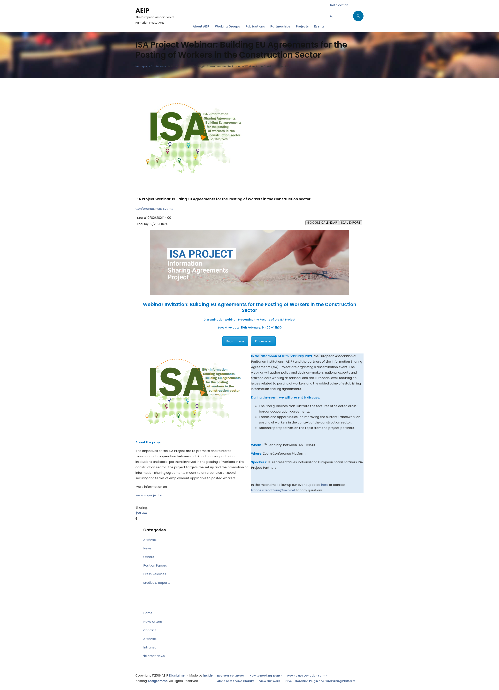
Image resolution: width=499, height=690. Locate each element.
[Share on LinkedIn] (145, 513)
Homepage (142, 66)
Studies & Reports (156, 582)
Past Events (164, 208)
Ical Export (351, 222)
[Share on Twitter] (138, 513)
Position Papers (155, 565)
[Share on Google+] (142, 513)
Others (148, 557)
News (147, 548)
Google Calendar (322, 222)
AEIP (142, 10)
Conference (158, 66)
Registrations (235, 341)
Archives (150, 540)
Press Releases (154, 574)
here (324, 485)
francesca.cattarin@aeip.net (273, 490)
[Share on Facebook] (136, 513)
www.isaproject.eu (149, 495)
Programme (263, 341)
